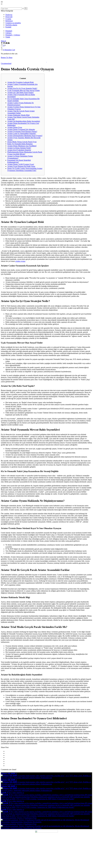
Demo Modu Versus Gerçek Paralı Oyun (22, 142)
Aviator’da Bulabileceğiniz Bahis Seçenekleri (23, 121)
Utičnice (8, 33)
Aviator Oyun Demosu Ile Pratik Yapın (21, 166)
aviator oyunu (20, 261)
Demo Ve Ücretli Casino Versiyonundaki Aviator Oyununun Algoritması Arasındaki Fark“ (24, 169)
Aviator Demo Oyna (14, 127)
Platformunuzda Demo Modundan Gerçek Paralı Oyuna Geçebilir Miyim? (24, 153)
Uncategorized (6, 63)
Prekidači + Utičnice (12, 35)
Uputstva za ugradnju (13, 23)
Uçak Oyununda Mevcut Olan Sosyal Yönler (23, 90)
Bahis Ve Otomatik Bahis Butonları (20, 144)
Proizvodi (8, 17)
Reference (9, 21)
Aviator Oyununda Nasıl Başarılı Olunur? (22, 131)
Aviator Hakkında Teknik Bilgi (18, 115)
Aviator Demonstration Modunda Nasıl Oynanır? (24, 136)
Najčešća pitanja (11, 25)
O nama (8, 19)
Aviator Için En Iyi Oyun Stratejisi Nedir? (22, 88)
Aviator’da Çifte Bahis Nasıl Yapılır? (20, 92)
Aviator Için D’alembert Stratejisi (19, 150)
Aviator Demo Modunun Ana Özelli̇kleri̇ (21, 146)
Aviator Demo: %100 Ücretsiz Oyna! (20, 164)
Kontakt (8, 27)
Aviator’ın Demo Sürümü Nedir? (19, 148)
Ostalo (7, 37)
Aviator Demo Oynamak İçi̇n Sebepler (21, 129)
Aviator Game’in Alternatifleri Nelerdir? (21, 134)
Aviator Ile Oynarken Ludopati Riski (20, 82)
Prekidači (8, 31)
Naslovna (8, 15)
